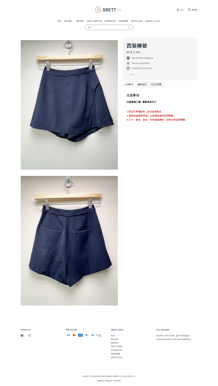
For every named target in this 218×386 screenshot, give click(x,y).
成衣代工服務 (116, 346)
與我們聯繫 (123, 21)
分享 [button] (132, 75)
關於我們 (80, 21)
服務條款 (100, 381)
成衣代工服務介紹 (94, 21)
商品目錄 (68, 21)
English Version (152, 21)
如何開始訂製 (110, 21)
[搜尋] (129, 27)
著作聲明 (117, 381)
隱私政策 (109, 381)
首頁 (59, 21)
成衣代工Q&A (136, 21)
